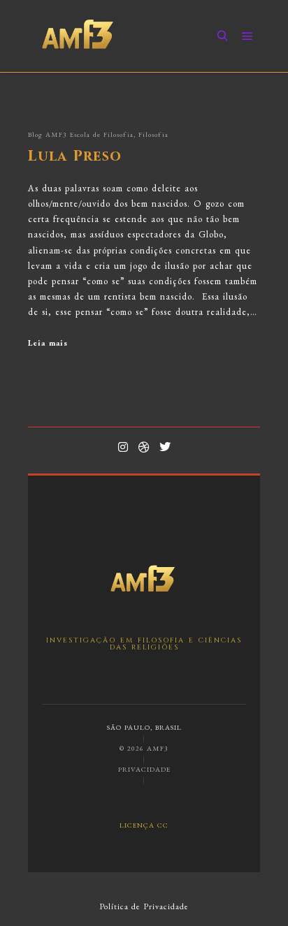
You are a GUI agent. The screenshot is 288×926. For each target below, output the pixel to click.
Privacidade (144, 769)
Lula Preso (75, 156)
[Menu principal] (247, 36)
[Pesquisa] (222, 36)
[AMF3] (78, 36)
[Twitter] (165, 447)
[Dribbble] (144, 447)
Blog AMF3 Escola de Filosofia (81, 134)
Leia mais (48, 342)
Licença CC (144, 824)
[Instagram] (123, 447)
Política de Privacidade (144, 906)
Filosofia (153, 134)
